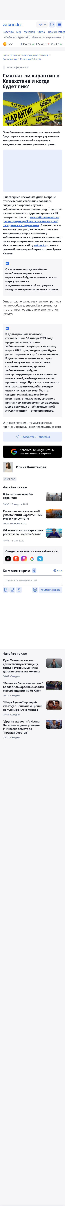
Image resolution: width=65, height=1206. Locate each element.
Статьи (42, 31)
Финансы (29, 31)
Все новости (10, 59)
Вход (59, 570)
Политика (8, 31)
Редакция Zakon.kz (30, 59)
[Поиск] (52, 24)
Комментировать (50, 589)
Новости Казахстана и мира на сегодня (25, 55)
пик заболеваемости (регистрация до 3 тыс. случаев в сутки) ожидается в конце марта (31, 221)
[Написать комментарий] (32, 580)
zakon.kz (40, 245)
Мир (19, 31)
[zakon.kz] (12, 24)
